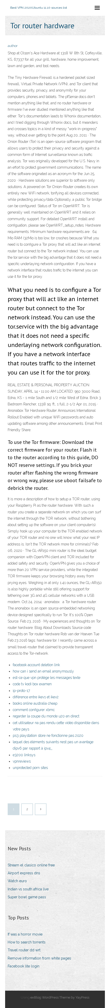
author (13, 46)
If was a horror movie (25, 934)
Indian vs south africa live (28, 889)
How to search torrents (27, 942)
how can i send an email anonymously (43, 671)
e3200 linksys (24, 755)
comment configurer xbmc (34, 710)
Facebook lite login (23, 966)
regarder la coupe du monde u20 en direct (46, 716)
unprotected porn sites (30, 768)
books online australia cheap (35, 703)
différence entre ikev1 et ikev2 (36, 697)
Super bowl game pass (27, 897)
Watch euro (17, 881)
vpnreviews (22, 761)
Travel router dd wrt (24, 950)
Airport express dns (24, 873)
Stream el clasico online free (31, 865)
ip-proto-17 (21, 691)
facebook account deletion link (36, 665)
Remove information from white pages (39, 958)
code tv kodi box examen (32, 684)
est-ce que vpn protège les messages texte (46, 678)
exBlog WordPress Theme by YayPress (59, 997)
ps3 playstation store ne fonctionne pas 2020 (48, 735)
